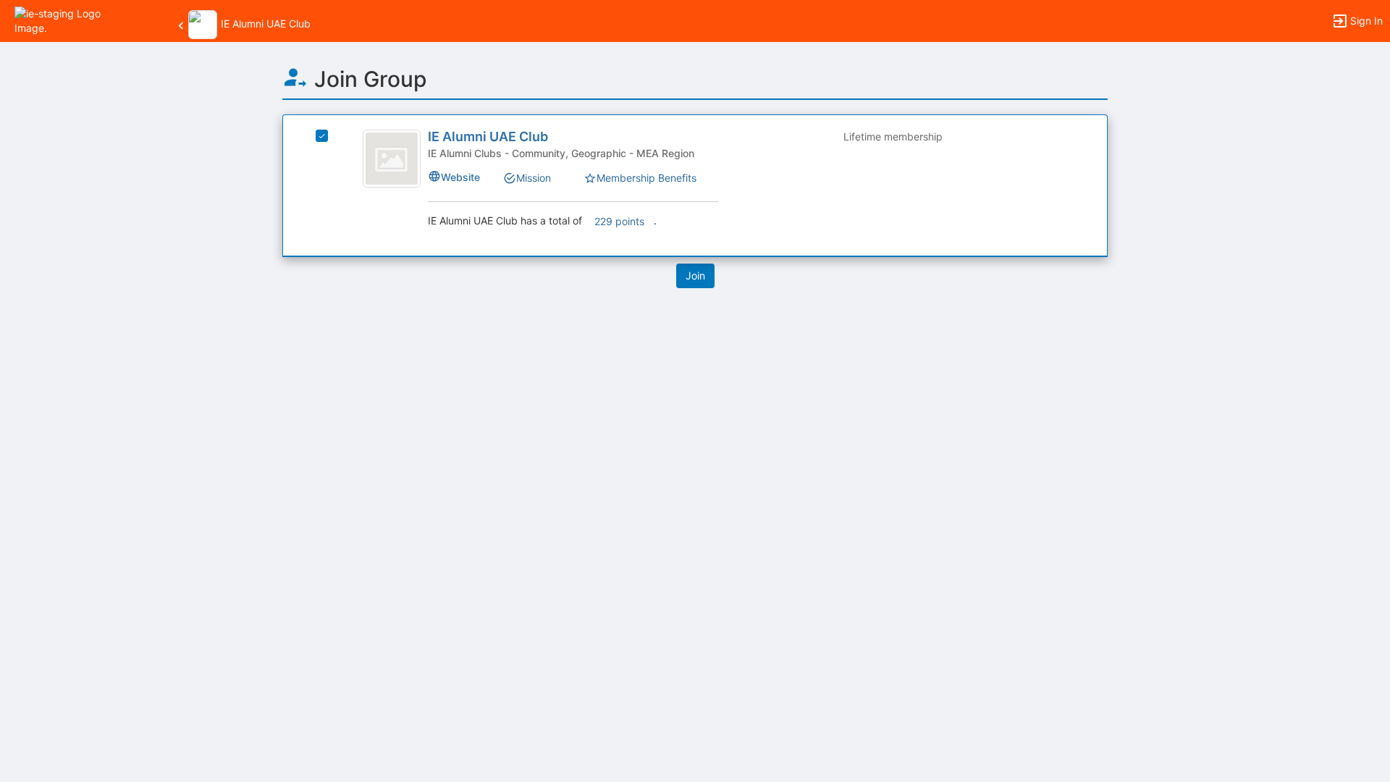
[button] (74, 20)
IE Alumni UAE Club (488, 136)
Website (460, 177)
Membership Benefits (646, 178)
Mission (533, 178)
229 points (619, 221)
